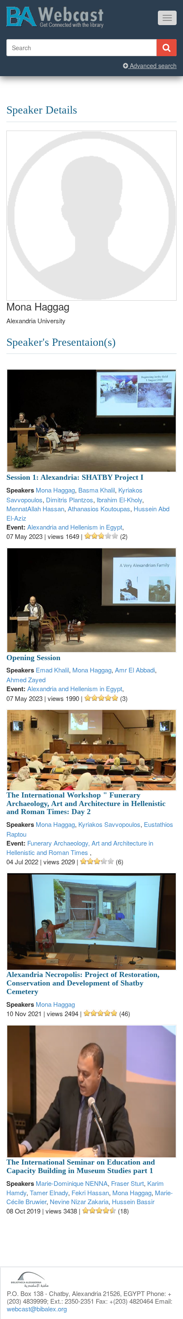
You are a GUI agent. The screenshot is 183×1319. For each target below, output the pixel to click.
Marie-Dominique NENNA (72, 1183)
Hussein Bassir (133, 1201)
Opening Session (33, 657)
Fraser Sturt (127, 1183)
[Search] (166, 47)
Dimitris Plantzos (69, 499)
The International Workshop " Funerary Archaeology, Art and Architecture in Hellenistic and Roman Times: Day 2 (86, 803)
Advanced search (152, 65)
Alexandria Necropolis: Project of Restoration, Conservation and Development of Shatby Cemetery (83, 983)
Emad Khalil (52, 669)
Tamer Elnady (49, 1192)
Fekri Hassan (90, 1192)
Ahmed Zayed (26, 679)
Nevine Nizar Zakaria (79, 1201)
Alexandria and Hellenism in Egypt (74, 526)
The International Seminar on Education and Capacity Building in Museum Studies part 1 (80, 1166)
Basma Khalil (96, 489)
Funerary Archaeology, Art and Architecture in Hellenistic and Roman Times (79, 847)
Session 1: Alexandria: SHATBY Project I (74, 477)
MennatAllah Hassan (35, 508)
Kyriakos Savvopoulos (109, 824)
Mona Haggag (55, 489)
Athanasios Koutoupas (99, 508)
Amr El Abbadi (135, 669)
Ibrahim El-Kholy (119, 499)
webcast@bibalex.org (37, 1308)
